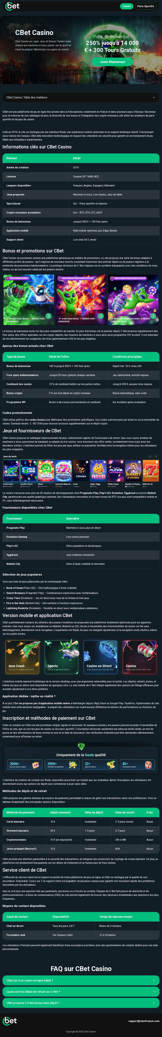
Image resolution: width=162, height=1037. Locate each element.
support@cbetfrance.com (143, 1021)
